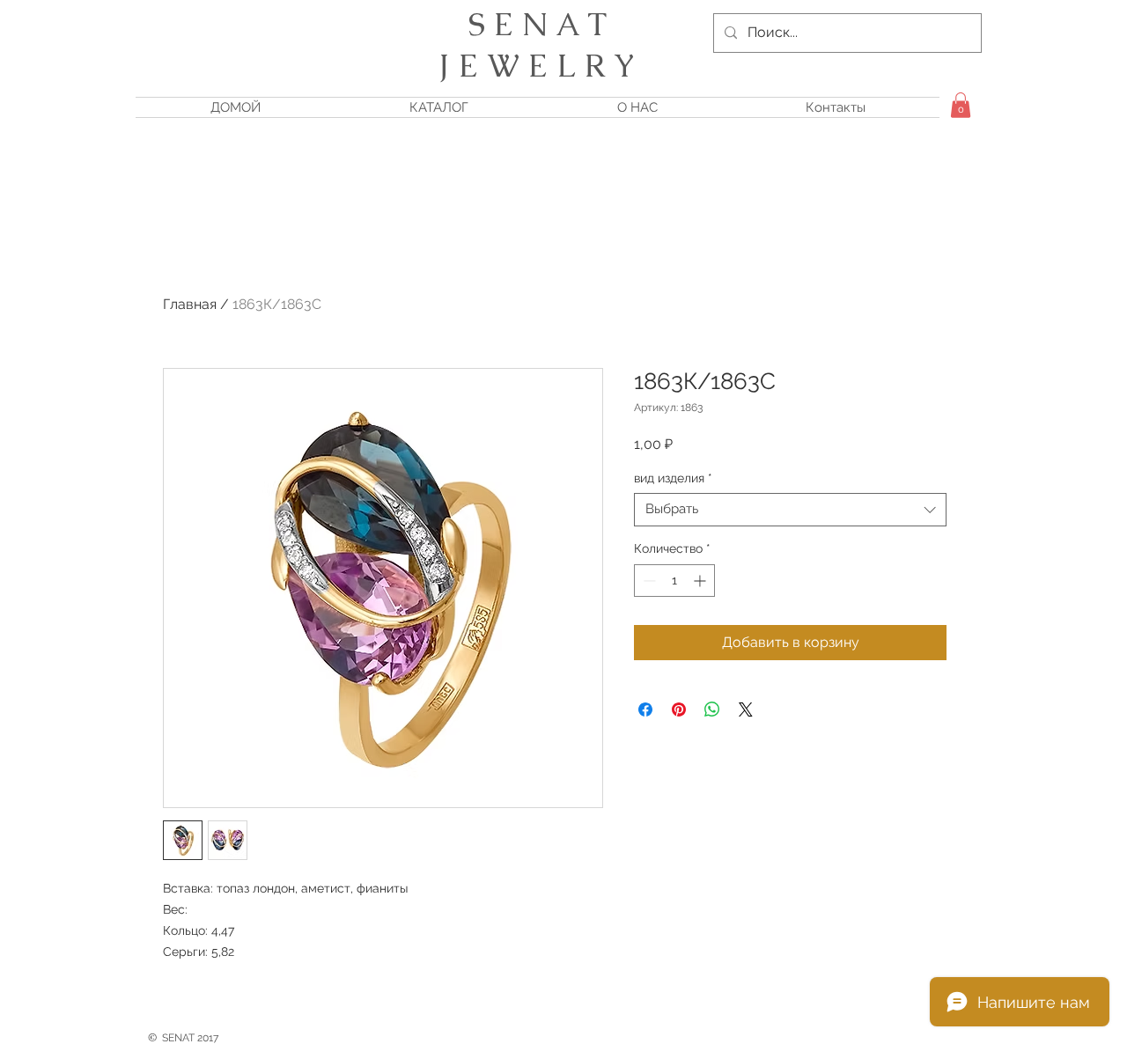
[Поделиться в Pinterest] (678, 709)
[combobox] (790, 509)
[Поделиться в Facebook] (645, 709)
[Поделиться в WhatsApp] (712, 709)
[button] (960, 105)
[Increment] (701, 580)
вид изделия (673, 478)
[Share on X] (745, 709)
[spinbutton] (674, 580)
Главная (190, 304)
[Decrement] (648, 580)
